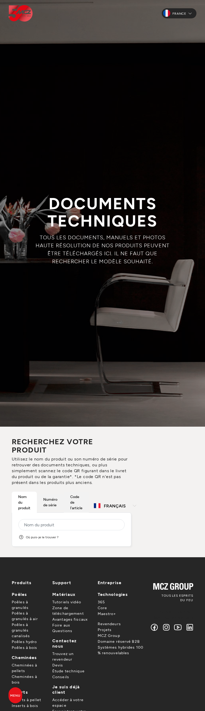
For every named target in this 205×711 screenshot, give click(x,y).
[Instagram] (166, 627)
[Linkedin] (188, 627)
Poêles (19, 594)
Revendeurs (109, 623)
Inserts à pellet (26, 699)
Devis (57, 665)
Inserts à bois (25, 705)
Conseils (60, 676)
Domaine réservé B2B (119, 641)
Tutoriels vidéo (66, 602)
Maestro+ (107, 613)
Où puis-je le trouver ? (42, 537)
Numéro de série (50, 502)
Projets (105, 629)
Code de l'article (76, 502)
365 (101, 602)
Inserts (20, 691)
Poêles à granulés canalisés (21, 630)
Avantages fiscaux (70, 619)
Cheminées (24, 657)
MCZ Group (109, 635)
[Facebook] (154, 627)
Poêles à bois (24, 647)
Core (102, 607)
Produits (21, 582)
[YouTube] (178, 627)
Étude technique (68, 671)
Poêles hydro (24, 641)
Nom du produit (24, 502)
